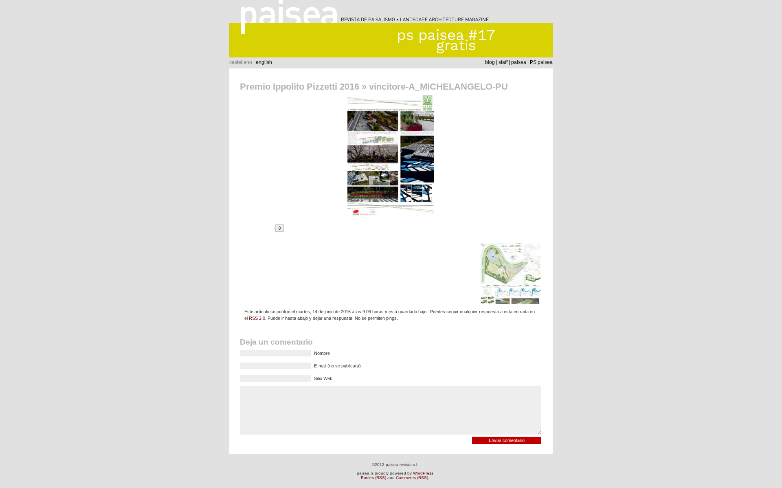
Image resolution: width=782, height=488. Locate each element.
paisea (518, 62)
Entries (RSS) (373, 477)
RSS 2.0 (257, 318)
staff (503, 62)
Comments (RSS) (412, 477)
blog (490, 62)
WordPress (423, 473)
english (264, 62)
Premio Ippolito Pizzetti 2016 (299, 86)
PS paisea (541, 62)
